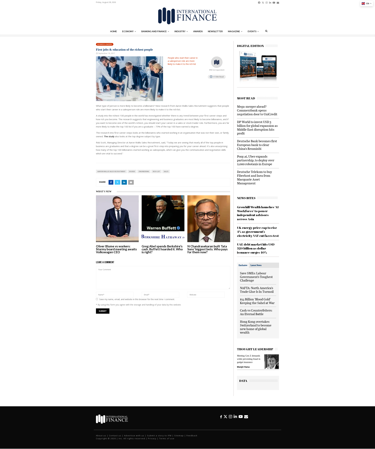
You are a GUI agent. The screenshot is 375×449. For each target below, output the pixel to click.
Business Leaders (104, 44)
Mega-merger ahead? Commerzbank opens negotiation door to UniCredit (257, 110)
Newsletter (215, 31)
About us (101, 438)
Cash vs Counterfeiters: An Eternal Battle (256, 312)
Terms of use (166, 441)
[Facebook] (221, 419)
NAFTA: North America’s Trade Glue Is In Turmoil (257, 290)
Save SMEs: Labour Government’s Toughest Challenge (256, 277)
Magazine (234, 31)
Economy (128, 31)
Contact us (115, 438)
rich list (156, 171)
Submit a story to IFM (159, 438)
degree (132, 171)
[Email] (246, 419)
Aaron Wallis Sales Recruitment (111, 171)
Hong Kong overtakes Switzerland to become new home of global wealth (255, 326)
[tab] (243, 265)
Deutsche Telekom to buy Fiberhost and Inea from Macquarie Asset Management (254, 177)
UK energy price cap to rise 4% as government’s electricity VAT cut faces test (258, 232)
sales (166, 171)
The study (109, 136)
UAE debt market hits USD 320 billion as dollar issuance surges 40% (256, 248)
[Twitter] (225, 419)
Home (113, 31)
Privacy (152, 441)
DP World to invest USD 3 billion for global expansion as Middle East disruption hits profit (257, 127)
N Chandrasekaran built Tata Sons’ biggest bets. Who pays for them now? (207, 249)
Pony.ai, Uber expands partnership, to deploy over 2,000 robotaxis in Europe (255, 160)
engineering (144, 171)
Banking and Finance (154, 31)
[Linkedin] (235, 419)
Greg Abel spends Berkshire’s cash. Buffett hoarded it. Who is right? (162, 249)
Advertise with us (134, 438)
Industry (179, 31)
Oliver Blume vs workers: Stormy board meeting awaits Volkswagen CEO (116, 249)
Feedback (191, 438)
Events (252, 31)
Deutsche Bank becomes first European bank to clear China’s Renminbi (257, 145)
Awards (198, 31)
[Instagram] (230, 419)
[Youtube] (240, 419)
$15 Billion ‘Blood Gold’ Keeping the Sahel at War (257, 301)
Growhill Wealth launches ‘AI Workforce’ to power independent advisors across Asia (258, 213)
